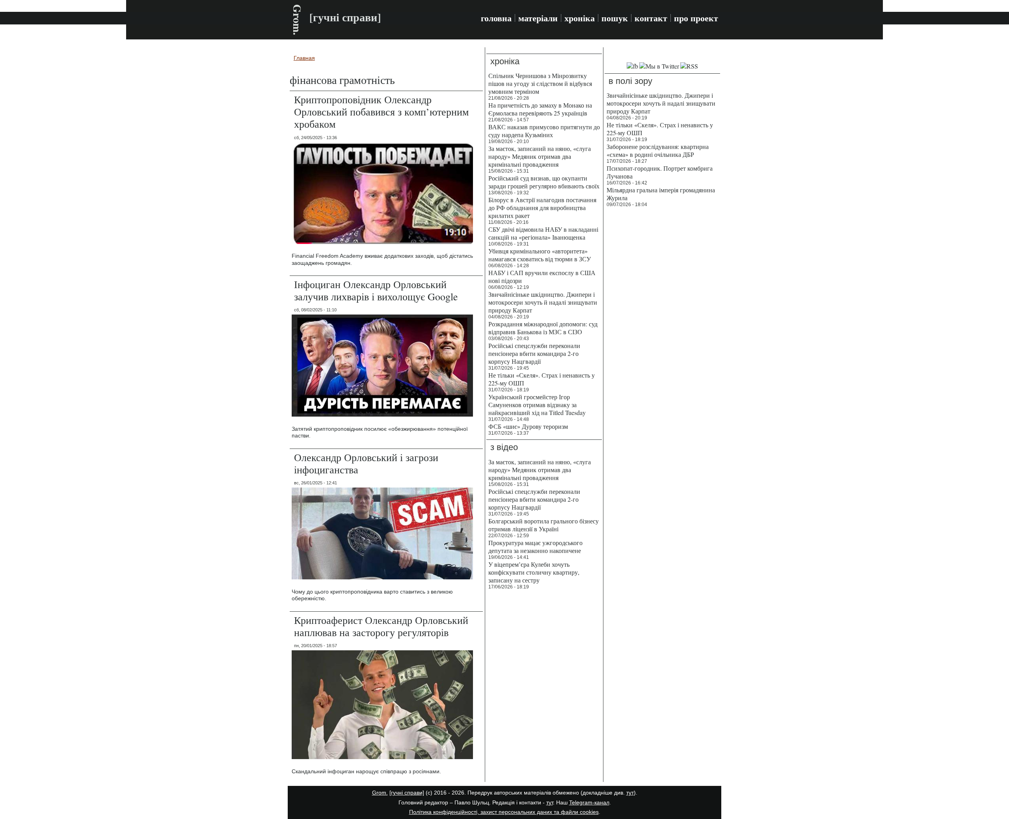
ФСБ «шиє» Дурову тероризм (528, 426)
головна (496, 18)
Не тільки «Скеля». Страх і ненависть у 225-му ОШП (541, 379)
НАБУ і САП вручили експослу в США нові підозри (542, 276)
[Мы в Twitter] (659, 66)
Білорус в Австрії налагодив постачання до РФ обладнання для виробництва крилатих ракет (542, 207)
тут (630, 792)
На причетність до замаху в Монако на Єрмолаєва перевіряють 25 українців (540, 109)
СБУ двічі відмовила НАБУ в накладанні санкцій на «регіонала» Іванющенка (543, 233)
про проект (696, 18)
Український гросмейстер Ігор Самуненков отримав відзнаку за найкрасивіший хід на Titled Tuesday (537, 405)
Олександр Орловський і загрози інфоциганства (366, 463)
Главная (304, 58)
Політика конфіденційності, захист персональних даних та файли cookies (504, 812)
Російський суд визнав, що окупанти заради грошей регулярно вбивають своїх (543, 182)
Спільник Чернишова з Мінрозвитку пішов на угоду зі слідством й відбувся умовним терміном (540, 83)
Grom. (297, 19)
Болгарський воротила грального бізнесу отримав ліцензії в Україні (543, 525)
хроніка (579, 18)
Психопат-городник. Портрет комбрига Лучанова (660, 172)
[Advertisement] (662, 331)
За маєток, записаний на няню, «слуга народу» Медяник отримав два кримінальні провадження (539, 156)
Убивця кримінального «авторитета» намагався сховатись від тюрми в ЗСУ (539, 255)
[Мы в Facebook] (632, 66)
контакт (651, 18)
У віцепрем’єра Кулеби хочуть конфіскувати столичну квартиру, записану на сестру (533, 572)
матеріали (538, 18)
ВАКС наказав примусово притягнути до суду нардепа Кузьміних (544, 131)
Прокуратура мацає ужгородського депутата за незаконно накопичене (535, 546)
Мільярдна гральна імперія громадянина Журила (661, 194)
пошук (614, 18)
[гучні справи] (406, 792)
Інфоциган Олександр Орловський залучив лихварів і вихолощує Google (376, 290)
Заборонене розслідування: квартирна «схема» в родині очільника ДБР (658, 150)
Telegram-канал (589, 802)
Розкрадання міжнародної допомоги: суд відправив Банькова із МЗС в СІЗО (543, 328)
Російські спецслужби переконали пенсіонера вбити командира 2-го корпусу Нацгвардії (534, 353)
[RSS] (689, 66)
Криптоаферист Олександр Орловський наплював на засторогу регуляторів (381, 626)
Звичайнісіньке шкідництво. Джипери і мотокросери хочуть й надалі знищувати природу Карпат (542, 302)
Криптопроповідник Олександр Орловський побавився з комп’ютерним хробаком (381, 111)
